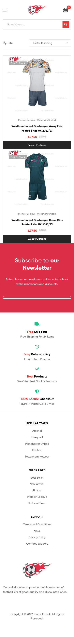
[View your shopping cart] (65, 10)
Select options (37, 145)
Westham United (46, 119)
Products (37, 376)
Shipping (37, 332)
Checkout (37, 399)
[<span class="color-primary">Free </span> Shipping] (37, 324)
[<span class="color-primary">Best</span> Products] (37, 369)
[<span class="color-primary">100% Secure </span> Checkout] (37, 391)
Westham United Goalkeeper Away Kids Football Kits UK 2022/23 (37, 128)
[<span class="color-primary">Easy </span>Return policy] (37, 347)
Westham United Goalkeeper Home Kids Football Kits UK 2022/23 (37, 222)
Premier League (27, 119)
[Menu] (7, 10)
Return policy (37, 354)
